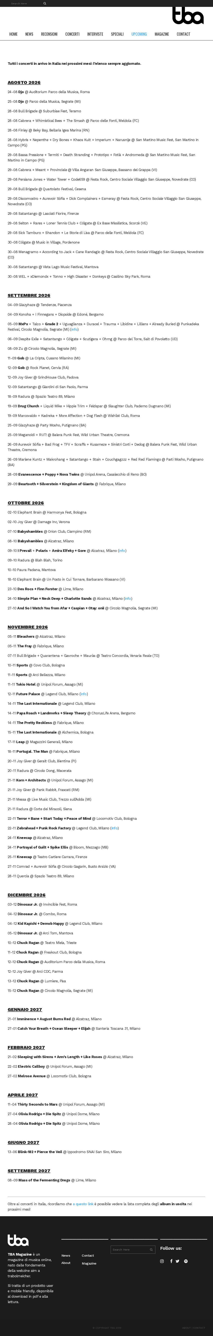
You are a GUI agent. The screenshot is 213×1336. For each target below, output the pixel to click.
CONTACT (199, 1327)
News (65, 1255)
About (66, 1263)
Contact (88, 1255)
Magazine (89, 1263)
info (74, 329)
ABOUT (186, 1327)
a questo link (83, 1204)
